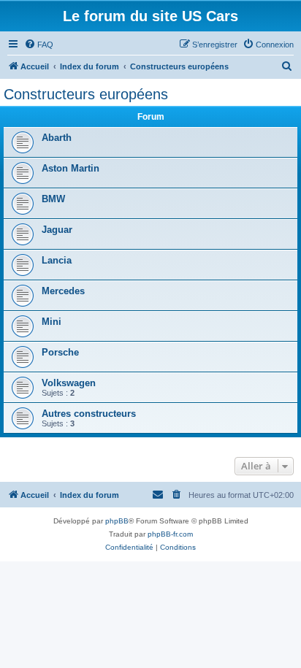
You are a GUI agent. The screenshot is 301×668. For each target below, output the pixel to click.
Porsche (60, 352)
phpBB (117, 521)
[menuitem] (38, 44)
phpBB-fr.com (170, 534)
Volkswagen (69, 382)
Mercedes (63, 290)
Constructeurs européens (86, 94)
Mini (51, 321)
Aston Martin (70, 168)
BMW (53, 198)
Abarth (57, 137)
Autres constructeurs (89, 413)
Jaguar (57, 229)
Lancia (57, 260)
